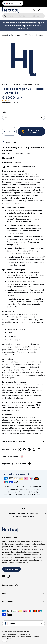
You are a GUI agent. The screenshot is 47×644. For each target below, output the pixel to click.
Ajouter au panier (33, 131)
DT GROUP (6, 85)
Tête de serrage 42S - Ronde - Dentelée (27, 35)
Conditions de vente (25, 635)
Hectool (9, 631)
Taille (4, 112)
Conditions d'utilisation (9, 635)
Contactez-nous (11, 569)
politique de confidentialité (10, 636)
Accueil (5, 35)
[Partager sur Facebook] (24, 449)
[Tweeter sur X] (19, 449)
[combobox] (23, 15)
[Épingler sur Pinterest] (29, 449)
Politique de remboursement (30, 636)
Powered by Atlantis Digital (21, 631)
